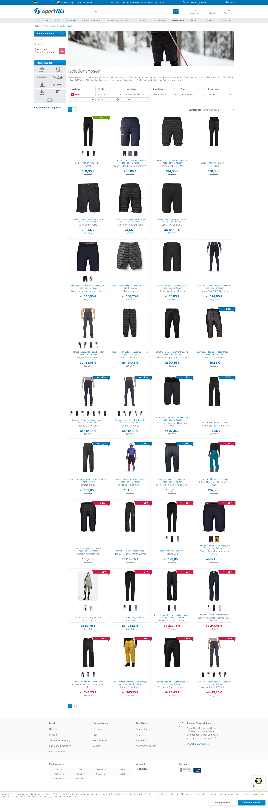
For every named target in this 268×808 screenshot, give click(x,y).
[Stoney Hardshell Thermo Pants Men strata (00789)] (88, 674)
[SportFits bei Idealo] (197, 770)
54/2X (157, 197)
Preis (183, 89)
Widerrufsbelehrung (146, 745)
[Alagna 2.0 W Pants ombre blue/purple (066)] (99, 413)
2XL (156, 391)
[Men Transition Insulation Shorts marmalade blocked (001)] (91, 278)
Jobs (94, 734)
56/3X (157, 202)
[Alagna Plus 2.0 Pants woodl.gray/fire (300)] (91, 345)
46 (196, 379)
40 (154, 319)
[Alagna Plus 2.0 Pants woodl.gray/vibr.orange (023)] (96, 345)
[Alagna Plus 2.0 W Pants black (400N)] (203, 674)
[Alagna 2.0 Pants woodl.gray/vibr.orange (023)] (135, 413)
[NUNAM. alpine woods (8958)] (82, 153)
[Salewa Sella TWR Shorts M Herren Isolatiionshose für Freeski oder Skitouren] (172, 198)
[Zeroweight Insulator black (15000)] (85, 608)
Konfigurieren (222, 802)
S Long (159, 508)
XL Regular (75, 148)
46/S (157, 181)
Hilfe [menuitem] (230, 2)
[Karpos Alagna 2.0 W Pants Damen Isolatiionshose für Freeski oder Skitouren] (88, 391)
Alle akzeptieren (251, 802)
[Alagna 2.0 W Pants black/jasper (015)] (93, 413)
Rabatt (77, 94)
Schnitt (74, 99)
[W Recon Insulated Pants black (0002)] (169, 608)
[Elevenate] (58, 92)
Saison (128, 99)
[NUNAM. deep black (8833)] (88, 153)
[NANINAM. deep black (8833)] (124, 608)
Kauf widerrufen (57, 751)
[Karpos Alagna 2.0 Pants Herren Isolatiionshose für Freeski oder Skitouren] (130, 391)
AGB (138, 734)
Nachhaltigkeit (99, 740)
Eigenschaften (159, 94)
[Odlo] (42, 92)
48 (70, 644)
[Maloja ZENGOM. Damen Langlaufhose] (214, 131)
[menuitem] (209, 11)
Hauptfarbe (131, 89)
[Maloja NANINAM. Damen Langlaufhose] (130, 586)
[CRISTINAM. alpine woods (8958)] (166, 539)
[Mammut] (42, 69)
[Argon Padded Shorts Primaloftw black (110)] (124, 153)
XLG (153, 581)
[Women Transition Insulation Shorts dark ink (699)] (211, 539)
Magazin (96, 745)
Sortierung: (195, 109)
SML (153, 577)
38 (154, 315)
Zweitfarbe (158, 89)
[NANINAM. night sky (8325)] (130, 608)
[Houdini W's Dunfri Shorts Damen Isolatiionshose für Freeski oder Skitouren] (88, 198)
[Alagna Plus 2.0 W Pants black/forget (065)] (208, 674)
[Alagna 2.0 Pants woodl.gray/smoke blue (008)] (130, 413)
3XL (68, 327)
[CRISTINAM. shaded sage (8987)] (177, 539)
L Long (159, 525)
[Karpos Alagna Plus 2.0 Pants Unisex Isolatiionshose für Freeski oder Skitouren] (88, 323)
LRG (153, 569)
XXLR (159, 500)
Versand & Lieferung (59, 740)
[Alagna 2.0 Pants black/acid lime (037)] (119, 413)
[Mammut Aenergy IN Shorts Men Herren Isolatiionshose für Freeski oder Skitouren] (88, 517)
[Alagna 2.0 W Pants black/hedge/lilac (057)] (88, 413)
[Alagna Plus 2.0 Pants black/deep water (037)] (79, 345)
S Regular (75, 128)
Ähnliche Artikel (88, 178)
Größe (101, 89)
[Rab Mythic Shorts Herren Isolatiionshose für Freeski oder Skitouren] (130, 256)
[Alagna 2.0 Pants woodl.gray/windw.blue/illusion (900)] (141, 413)
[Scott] (42, 84)
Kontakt (53, 734)
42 (154, 323)
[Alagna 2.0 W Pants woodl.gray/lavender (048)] (105, 413)
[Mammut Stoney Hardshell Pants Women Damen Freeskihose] (130, 517)
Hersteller (75, 89)
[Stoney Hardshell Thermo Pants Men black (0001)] (82, 674)
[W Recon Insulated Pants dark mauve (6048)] (175, 608)
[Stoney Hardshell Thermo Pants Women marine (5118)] (214, 608)
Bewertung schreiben (197, 744)
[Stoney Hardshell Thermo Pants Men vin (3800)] (93, 674)
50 (69, 648)
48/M (157, 185)
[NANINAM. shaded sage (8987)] (135, 608)
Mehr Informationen (67, 796)
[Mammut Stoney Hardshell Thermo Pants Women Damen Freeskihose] (214, 586)
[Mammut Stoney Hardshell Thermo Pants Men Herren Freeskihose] (88, 652)
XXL (114, 140)
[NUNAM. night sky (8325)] (93, 153)
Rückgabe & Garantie (60, 745)
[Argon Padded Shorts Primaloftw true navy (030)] (135, 153)
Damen (39, 39)
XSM (153, 585)
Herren (38, 44)
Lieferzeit (102, 99)
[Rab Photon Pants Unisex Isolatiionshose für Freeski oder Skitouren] (88, 457)
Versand (140, 764)
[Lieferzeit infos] (118, 99)
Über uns (97, 729)
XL (114, 135)
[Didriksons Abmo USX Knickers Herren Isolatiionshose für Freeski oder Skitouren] (214, 323)
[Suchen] (176, 11)
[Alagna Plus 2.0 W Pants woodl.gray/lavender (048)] (219, 674)
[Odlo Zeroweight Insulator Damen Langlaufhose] (88, 586)
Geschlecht (213, 89)
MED (153, 573)
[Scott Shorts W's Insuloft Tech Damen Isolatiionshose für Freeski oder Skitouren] (172, 256)
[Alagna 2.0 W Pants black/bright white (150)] (77, 413)
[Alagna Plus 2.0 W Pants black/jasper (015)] (214, 674)
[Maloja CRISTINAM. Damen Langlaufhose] (172, 517)
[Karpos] (58, 69)
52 (195, 458)
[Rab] (58, 77)
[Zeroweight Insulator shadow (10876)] (91, 608)
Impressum (141, 740)
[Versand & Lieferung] (156, 769)
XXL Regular (119, 331)
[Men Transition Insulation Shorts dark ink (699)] (85, 278)
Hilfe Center (55, 729)
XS (114, 119)
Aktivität (101, 94)
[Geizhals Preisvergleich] (185, 770)
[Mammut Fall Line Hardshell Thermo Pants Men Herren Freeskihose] (214, 457)
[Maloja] (42, 77)
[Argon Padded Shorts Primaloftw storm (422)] (130, 153)
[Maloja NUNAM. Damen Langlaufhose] (88, 131)
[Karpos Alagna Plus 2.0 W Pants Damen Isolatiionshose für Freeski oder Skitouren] (214, 652)
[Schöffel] (58, 84)
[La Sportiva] (50, 99)
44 (154, 327)
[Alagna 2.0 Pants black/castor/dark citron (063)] (124, 413)
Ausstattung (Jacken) (135, 94)
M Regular (75, 136)
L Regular (75, 144)
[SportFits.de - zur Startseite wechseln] (49, 11)
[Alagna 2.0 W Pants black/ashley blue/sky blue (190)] (71, 413)
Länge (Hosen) (187, 94)
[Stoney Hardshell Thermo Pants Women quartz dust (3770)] (219, 608)
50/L (157, 189)
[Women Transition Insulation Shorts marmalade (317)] (217, 539)
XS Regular (75, 119)
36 (154, 310)
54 (154, 652)
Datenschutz (142, 729)
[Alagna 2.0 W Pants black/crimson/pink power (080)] (82, 413)
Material (211, 94)
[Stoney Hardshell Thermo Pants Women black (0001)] (208, 608)
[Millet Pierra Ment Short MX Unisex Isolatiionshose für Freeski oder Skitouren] (172, 131)
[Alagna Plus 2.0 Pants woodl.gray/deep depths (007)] (85, 345)
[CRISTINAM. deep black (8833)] (172, 539)
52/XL (157, 193)
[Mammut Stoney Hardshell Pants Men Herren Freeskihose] (214, 391)
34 (154, 306)
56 (154, 656)
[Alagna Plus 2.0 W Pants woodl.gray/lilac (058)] (225, 674)
